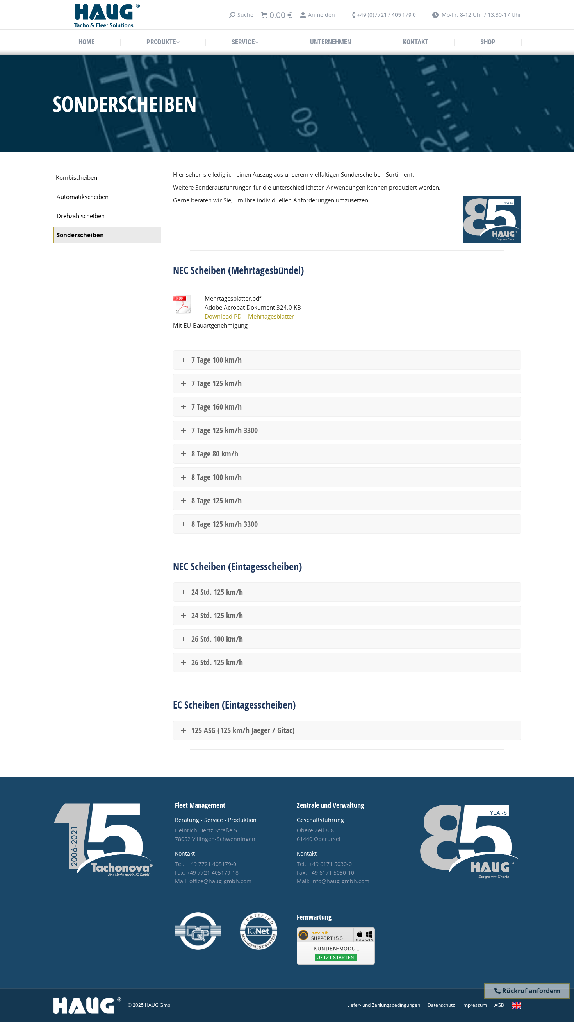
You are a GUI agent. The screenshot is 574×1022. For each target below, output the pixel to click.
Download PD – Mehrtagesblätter (249, 316)
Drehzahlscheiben (81, 216)
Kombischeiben (76, 177)
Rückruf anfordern (530, 990)
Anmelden (321, 14)
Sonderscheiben (80, 235)
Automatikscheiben (83, 196)
